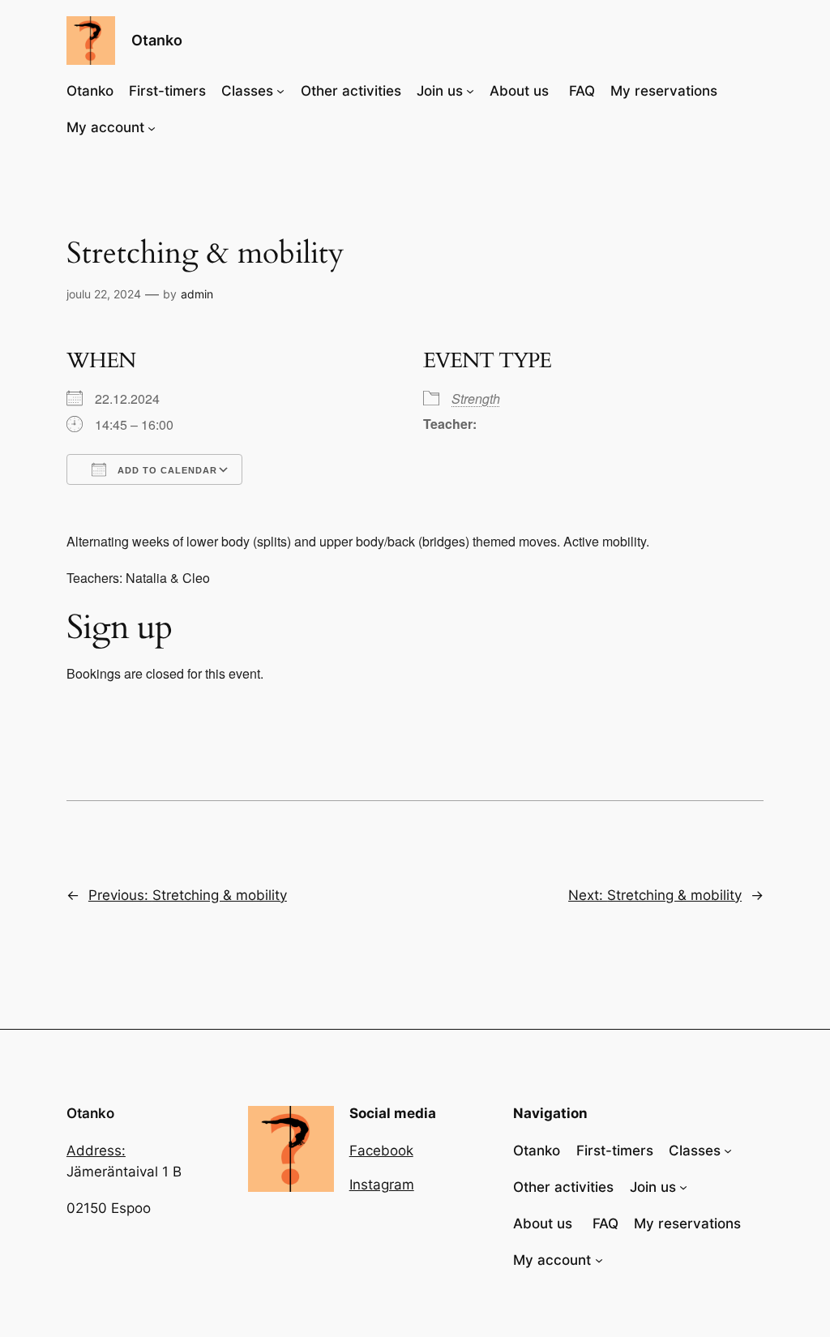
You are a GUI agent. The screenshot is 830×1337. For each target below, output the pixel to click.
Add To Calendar (165, 470)
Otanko (156, 40)
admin (197, 294)
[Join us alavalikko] (470, 91)
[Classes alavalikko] (280, 91)
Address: (96, 1150)
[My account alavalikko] (152, 127)
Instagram (381, 1184)
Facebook (381, 1150)
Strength (475, 398)
